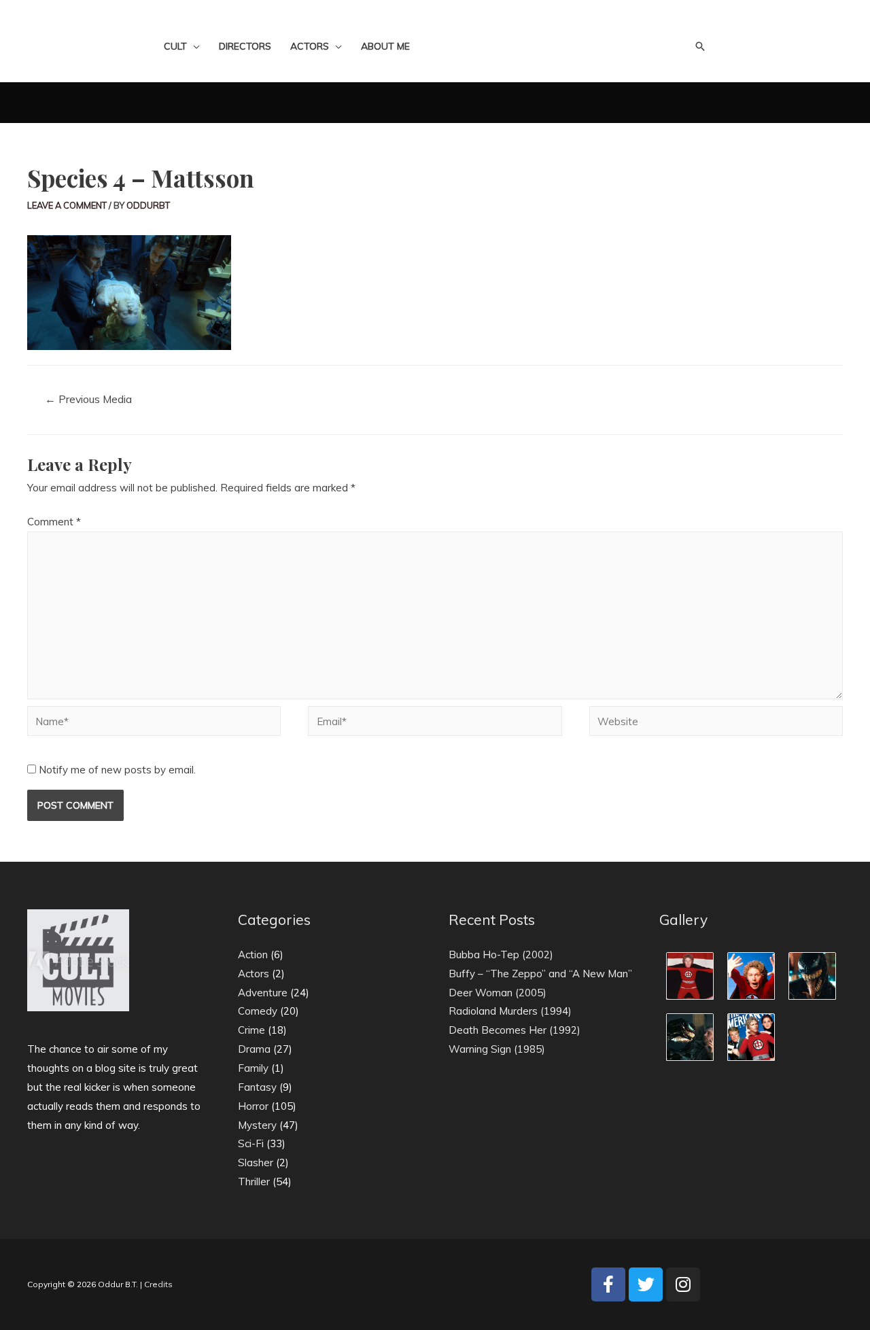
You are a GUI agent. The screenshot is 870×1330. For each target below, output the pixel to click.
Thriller (254, 1181)
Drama (254, 1049)
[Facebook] (608, 1284)
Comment (54, 521)
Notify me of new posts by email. (117, 769)
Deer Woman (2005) (497, 992)
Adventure (263, 992)
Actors (253, 973)
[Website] (716, 723)
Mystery (257, 1125)
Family (253, 1068)
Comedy (257, 1010)
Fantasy (257, 1087)
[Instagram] (683, 1284)
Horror (253, 1106)
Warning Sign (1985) (497, 1049)
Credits (158, 1284)
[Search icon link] (700, 46)
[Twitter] (646, 1284)
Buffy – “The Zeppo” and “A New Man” (540, 973)
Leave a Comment (67, 205)
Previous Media (88, 399)
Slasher (255, 1162)
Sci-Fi (251, 1143)
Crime (251, 1029)
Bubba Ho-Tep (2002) (501, 954)
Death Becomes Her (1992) (514, 1029)
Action (253, 954)
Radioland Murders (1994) (510, 1010)
